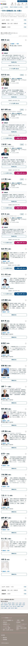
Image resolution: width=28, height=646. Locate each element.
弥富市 (7, 606)
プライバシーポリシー (21, 624)
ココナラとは (6, 626)
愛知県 (12, 43)
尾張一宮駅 (14, 45)
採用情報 (5, 639)
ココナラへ (4, 1)
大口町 (2, 608)
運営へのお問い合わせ (8, 629)
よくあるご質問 (6, 628)
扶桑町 (5, 608)
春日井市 (9, 603)
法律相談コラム (6, 624)
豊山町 (22, 606)
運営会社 (5, 637)
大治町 (9, 608)
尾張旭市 (6, 604)
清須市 (23, 604)
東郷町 (18, 606)
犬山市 (16, 603)
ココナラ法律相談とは (8, 620)
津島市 (13, 603)
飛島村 (16, 608)
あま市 (10, 606)
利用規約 (18, 622)
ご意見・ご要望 (20, 620)
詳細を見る (14, 314)
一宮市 (17, 43)
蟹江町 (12, 608)
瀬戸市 (5, 603)
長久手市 (15, 606)
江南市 (20, 603)
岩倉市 (10, 604)
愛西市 (20, 604)
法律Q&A (5, 622)
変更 (25, 20)
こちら (10, 34)
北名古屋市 (3, 606)
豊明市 (13, 604)
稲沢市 (2, 604)
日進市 (16, 604)
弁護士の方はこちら (22, 1)
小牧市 (23, 603)
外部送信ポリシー (20, 626)
